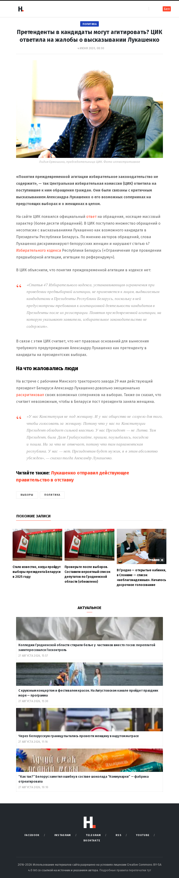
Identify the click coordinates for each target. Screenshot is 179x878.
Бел (167, 9)
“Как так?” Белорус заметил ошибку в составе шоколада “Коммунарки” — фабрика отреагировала (83, 779)
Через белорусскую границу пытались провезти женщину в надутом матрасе (78, 736)
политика (52, 494)
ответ (91, 216)
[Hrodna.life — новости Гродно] (20, 9)
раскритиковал (30, 395)
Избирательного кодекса (38, 250)
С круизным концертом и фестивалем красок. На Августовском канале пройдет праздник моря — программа (88, 693)
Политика (89, 24)
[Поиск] (153, 8)
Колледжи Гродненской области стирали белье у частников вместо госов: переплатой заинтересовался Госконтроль (86, 647)
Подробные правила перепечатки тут (125, 870)
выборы (27, 494)
